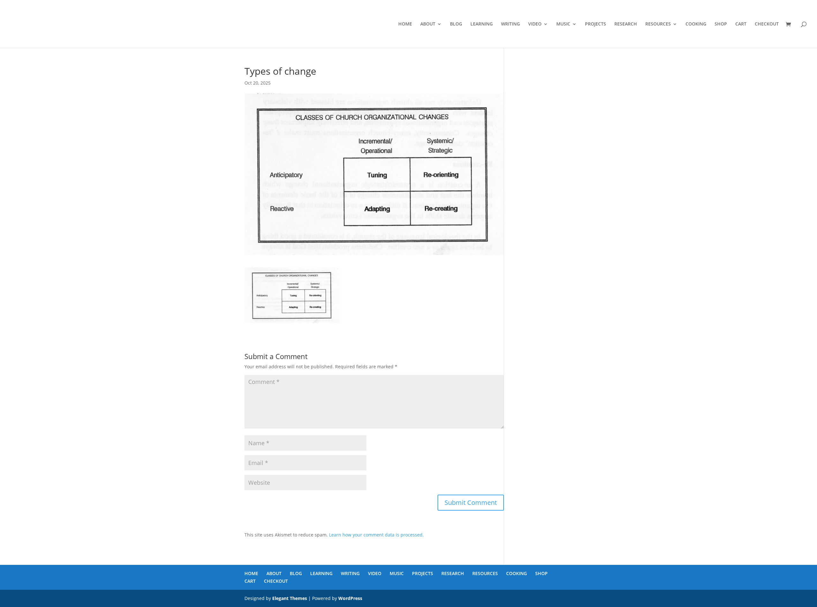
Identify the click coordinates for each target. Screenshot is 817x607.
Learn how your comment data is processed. (376, 535)
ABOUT (427, 24)
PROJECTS (595, 24)
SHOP (721, 24)
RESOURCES (658, 24)
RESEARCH (625, 24)
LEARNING (481, 24)
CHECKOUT (767, 24)
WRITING (510, 24)
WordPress (350, 598)
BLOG (456, 24)
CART (740, 24)
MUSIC (563, 24)
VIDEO (535, 24)
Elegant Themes (289, 598)
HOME (405, 24)
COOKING (696, 24)
